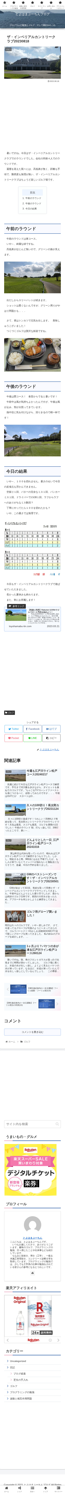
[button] (57, 1124)
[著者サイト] (33, 1273)
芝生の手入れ (21, 1379)
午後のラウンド (33, 203)
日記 (12, 1367)
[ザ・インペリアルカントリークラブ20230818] (40, 926)
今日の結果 (31, 209)
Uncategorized (18, 1361)
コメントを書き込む (33, 1032)
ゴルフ (10, 712)
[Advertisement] (32, 111)
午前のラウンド (33, 198)
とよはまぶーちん (32, 1238)
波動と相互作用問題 (21, 1398)
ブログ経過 (20, 1373)
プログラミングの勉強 (22, 1392)
